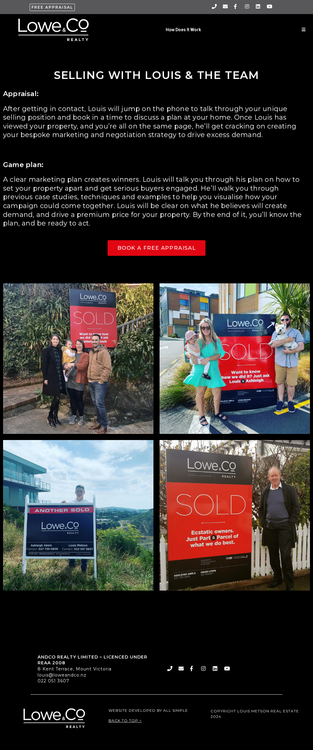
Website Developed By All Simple (148, 710)
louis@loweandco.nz (62, 675)
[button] (52, 7)
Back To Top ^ (125, 720)
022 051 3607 (53, 681)
